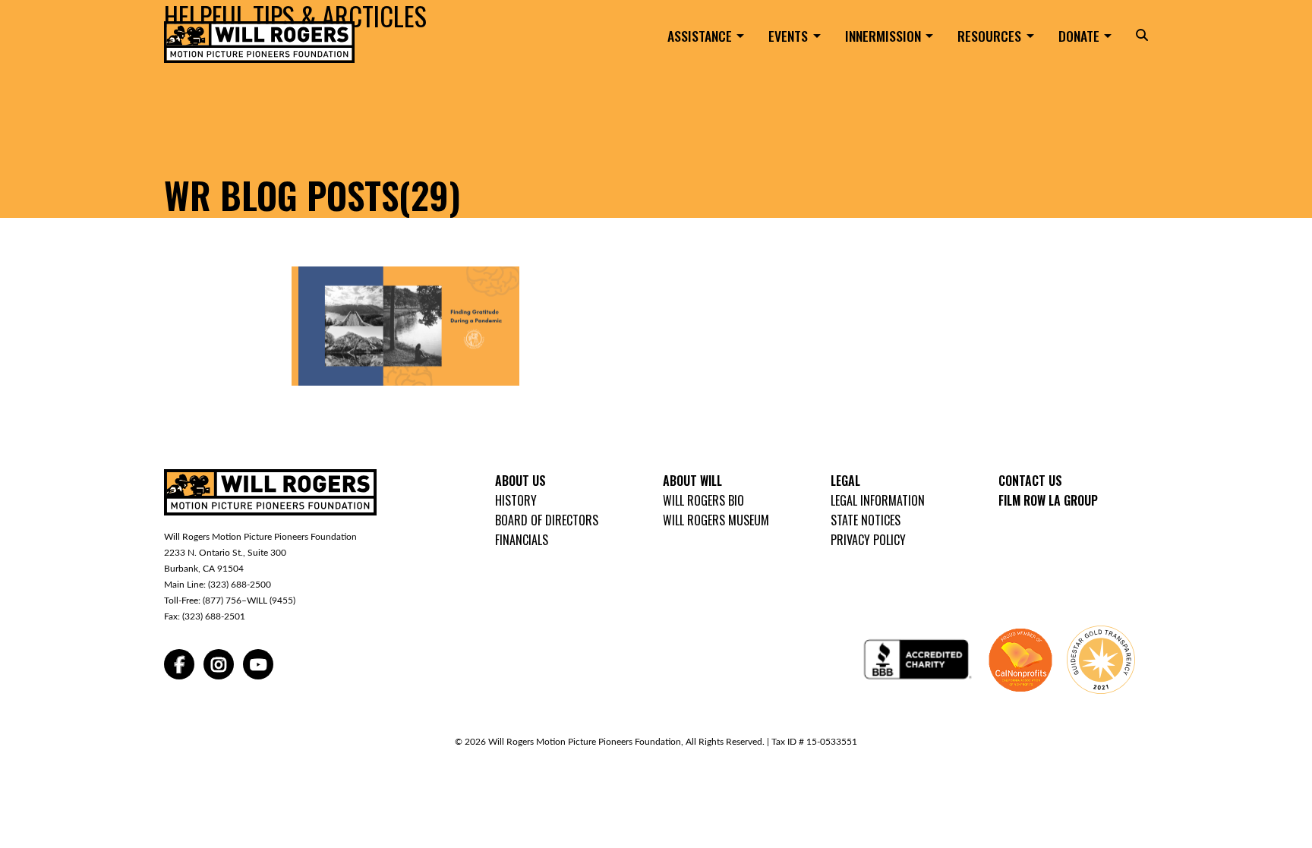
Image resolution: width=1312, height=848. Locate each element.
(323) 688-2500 (239, 584)
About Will (692, 480)
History (516, 500)
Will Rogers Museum (716, 520)
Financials (521, 540)
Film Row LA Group (1048, 500)
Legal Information (878, 500)
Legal (845, 480)
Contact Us (1030, 480)
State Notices (865, 520)
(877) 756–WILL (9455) (249, 600)
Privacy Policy (868, 540)
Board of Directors (546, 520)
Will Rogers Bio (703, 500)
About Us (520, 480)
